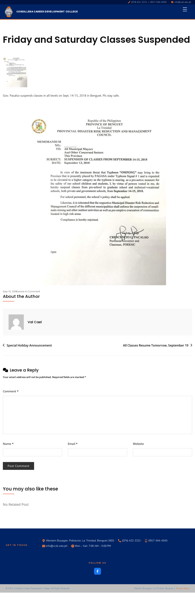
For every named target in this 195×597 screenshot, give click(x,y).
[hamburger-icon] (187, 11)
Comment (10, 391)
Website (138, 444)
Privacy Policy (182, 588)
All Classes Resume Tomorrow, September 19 (155, 345)
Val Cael (35, 322)
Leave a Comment (28, 291)
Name (8, 444)
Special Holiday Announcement (29, 345)
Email (73, 444)
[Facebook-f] (97, 571)
